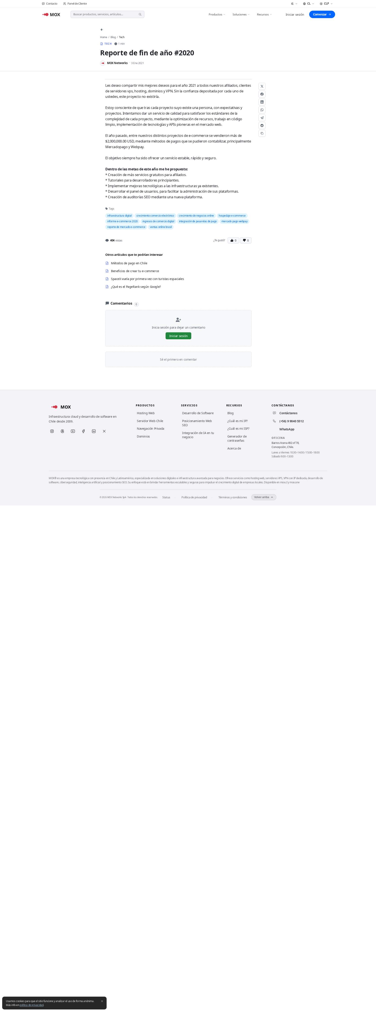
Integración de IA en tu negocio (198, 435)
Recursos (263, 14)
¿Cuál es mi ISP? (238, 428)
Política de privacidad (194, 497)
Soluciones (240, 14)
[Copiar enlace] (261, 133)
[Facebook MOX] (83, 431)
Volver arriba (261, 497)
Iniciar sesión (295, 14)
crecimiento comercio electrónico (155, 215)
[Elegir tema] (294, 4)
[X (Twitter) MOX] (104, 431)
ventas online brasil (161, 227)
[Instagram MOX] (52, 431)
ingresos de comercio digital (158, 221)
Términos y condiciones (232, 497)
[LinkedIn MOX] (94, 431)
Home (103, 37)
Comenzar (320, 14)
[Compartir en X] (261, 86)
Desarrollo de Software (197, 413)
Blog (113, 37)
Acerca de (234, 448)
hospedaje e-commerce (232, 215)
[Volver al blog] (102, 30)
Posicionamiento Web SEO (197, 423)
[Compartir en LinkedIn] (261, 101)
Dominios (143, 436)
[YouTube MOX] (73, 431)
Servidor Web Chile (150, 421)
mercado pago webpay (234, 221)
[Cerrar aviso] (102, 1001)
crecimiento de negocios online (196, 215)
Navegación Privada (150, 428)
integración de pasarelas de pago (198, 221)
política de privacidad (31, 1005)
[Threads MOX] (62, 431)
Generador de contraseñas (237, 438)
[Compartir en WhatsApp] (261, 109)
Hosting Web (146, 413)
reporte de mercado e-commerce (126, 227)
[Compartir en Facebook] (261, 94)
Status (166, 497)
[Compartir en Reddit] (261, 125)
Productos (215, 14)
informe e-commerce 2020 (122, 221)
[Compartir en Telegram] (261, 117)
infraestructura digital (119, 215)
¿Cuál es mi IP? (237, 421)
